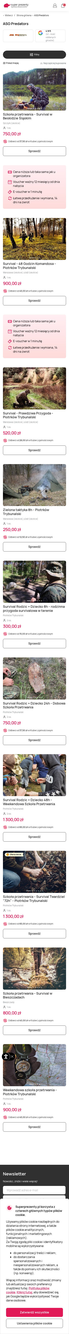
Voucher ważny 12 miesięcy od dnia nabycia (36, 184)
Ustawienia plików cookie (34, 1323)
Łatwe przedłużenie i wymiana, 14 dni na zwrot (35, 200)
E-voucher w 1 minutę (27, 192)
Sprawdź (34, 151)
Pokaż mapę (12, 63)
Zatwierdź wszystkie (34, 1312)
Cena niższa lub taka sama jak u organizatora (34, 174)
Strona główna (24, 15)
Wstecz (9, 15)
